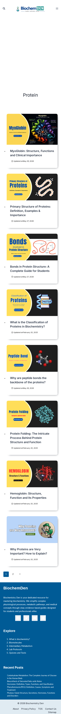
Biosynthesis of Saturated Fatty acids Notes (24, 681)
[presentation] (32, 129)
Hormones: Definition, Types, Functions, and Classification (30, 684)
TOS (40, 708)
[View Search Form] (4, 8)
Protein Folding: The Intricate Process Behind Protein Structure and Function (29, 438)
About (16, 708)
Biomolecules (15, 643)
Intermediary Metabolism (20, 646)
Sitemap (52, 712)
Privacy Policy (28, 708)
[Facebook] (18, 618)
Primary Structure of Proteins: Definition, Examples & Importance (30, 211)
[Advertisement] (30, 48)
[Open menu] (57, 8)
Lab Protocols (15, 649)
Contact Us (50, 708)
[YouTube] (35, 618)
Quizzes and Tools (17, 653)
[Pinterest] (43, 618)
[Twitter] (26, 618)
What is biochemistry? (19, 639)
